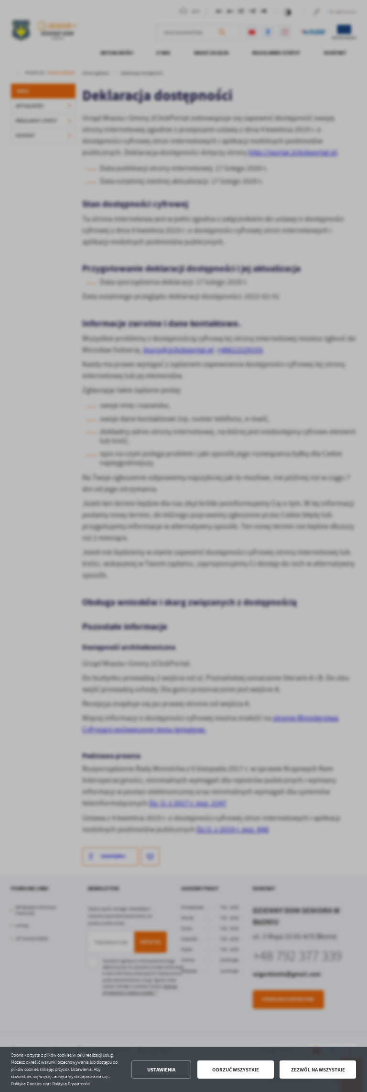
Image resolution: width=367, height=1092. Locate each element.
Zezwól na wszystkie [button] (318, 1069)
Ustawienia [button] (161, 1069)
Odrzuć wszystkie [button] (235, 1069)
